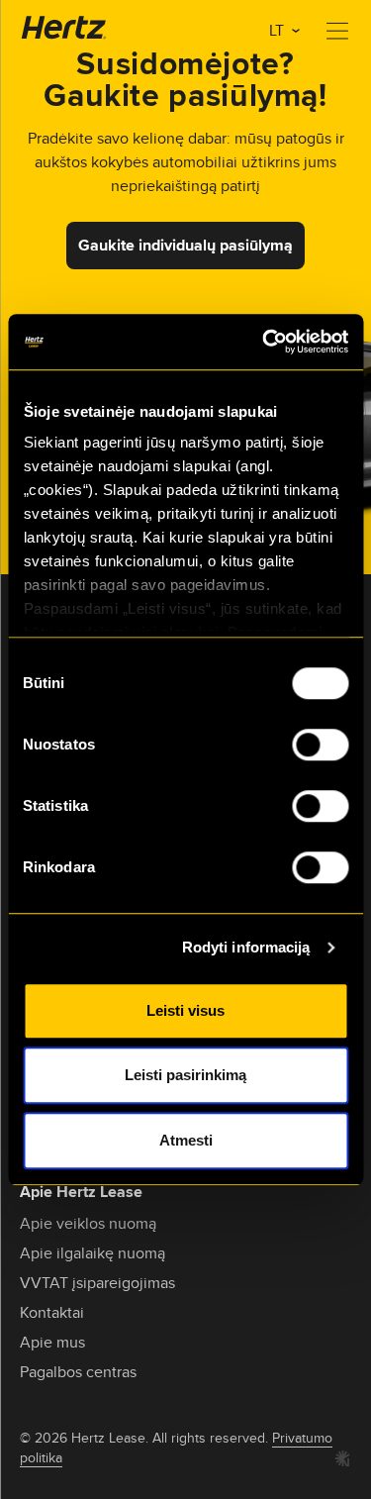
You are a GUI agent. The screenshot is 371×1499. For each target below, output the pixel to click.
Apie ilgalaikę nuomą (92, 1253)
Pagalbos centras (78, 1371)
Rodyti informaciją (246, 947)
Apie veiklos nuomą (88, 1223)
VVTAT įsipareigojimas (97, 1282)
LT (278, 30)
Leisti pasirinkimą (185, 1074)
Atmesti (186, 1140)
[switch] (320, 744)
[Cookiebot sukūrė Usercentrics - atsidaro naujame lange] (264, 341)
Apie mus (52, 1342)
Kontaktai (52, 1312)
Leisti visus (185, 1010)
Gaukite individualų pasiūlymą (185, 245)
